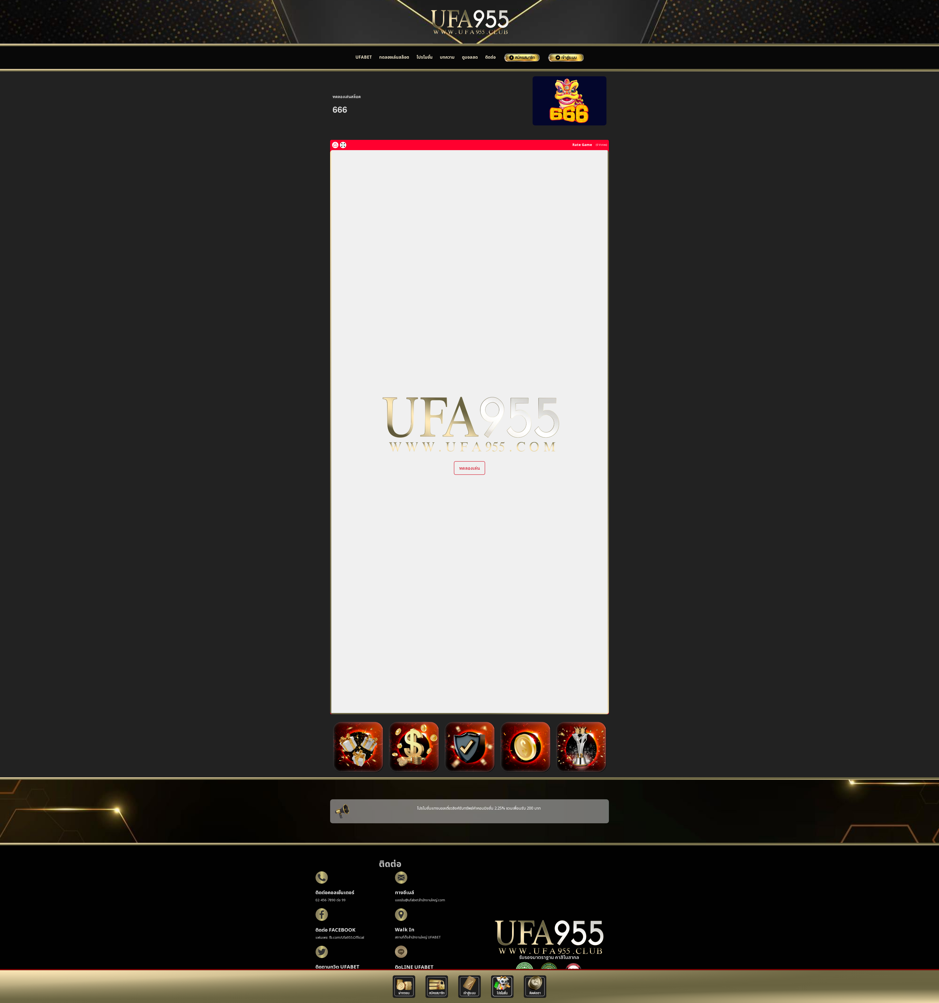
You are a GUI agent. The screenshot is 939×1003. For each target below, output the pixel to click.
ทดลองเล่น (469, 468)
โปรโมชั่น (424, 57)
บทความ (447, 57)
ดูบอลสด (470, 57)
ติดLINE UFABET (414, 967)
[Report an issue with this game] (335, 145)
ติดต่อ (490, 57)
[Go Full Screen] (343, 145)
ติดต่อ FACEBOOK (335, 930)
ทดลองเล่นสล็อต (394, 57)
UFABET (364, 57)
